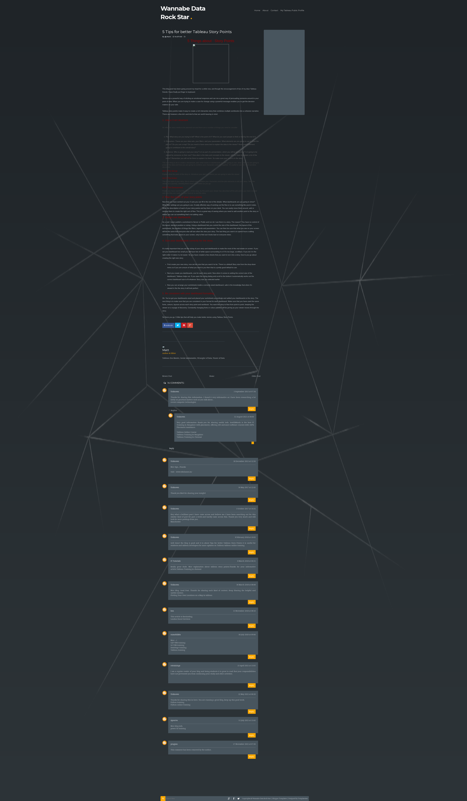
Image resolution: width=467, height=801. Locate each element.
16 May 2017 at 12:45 (247, 487)
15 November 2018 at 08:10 (244, 611)
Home (257, 10)
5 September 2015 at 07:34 (245, 392)
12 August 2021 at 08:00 (244, 417)
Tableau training (178, 650)
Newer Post (167, 376)
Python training (177, 702)
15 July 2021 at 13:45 (247, 720)
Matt (169, 37)
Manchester (176, 522)
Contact (274, 10)
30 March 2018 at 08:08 (246, 585)
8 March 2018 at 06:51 (246, 561)
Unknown (175, 392)
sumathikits (176, 635)
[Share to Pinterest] (184, 325)
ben (172, 611)
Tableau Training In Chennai (189, 437)
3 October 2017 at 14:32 (246, 509)
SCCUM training (177, 645)
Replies (174, 410)
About (265, 10)
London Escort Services (180, 619)
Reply (251, 409)
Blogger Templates (279, 798)
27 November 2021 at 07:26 (244, 744)
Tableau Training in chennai (189, 569)
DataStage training (178, 648)
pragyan (174, 744)
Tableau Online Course (186, 432)
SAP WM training (178, 643)
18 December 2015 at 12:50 (244, 461)
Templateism (303, 798)
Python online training (180, 705)
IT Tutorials (176, 561)
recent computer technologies (183, 402)
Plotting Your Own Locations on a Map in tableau (191, 595)
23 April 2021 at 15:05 (247, 666)
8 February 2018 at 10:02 (245, 537)
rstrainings (175, 666)
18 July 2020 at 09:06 (247, 635)
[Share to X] (178, 325)
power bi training (178, 728)
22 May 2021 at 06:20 (247, 694)
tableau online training (234, 545)
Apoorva (174, 720)
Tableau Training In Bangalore (190, 435)
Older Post (256, 376)
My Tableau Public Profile (292, 10)
